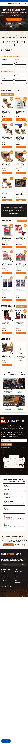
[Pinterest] (8, 586)
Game (3, 82)
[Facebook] (2, 586)
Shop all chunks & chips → (7, 94)
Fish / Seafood (18, 78)
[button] (1, 3)
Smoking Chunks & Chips (10, 41)
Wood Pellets (10, 45)
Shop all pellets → (22, 221)
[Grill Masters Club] (14, 3)
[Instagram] (5, 586)
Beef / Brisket (4, 74)
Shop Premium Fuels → (14, 19)
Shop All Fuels (8, 544)
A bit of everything (18, 82)
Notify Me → (21, 360)
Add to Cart (7, 119)
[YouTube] (11, 586)
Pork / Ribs (17, 74)
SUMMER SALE (7, 1)
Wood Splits (18, 45)
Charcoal (21, 41)
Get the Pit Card (7, 444)
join (23, 564)
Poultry (3, 78)
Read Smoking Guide (19, 544)
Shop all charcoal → (21, 306)
